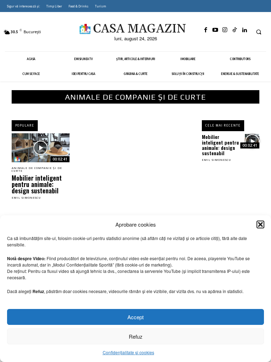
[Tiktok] (235, 30)
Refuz (136, 336)
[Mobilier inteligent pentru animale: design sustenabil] (41, 147)
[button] (260, 224)
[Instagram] (225, 30)
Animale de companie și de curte (37, 170)
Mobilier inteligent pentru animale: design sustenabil (37, 184)
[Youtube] (215, 30)
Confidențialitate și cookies (128, 352)
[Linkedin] (244, 30)
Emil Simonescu (26, 197)
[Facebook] (205, 30)
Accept (135, 317)
